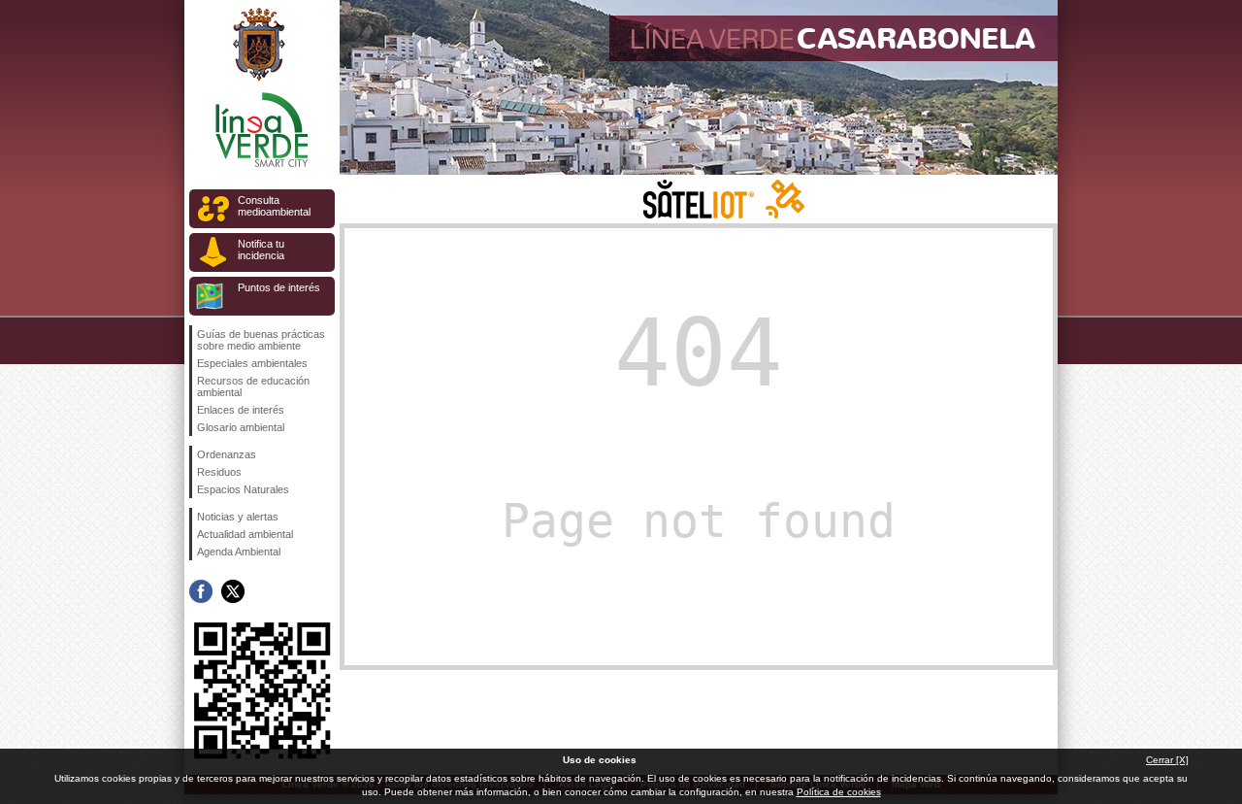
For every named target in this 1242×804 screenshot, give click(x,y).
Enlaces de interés (240, 410)
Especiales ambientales (252, 363)
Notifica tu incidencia (261, 249)
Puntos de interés (279, 287)
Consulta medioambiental (274, 206)
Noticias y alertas (237, 516)
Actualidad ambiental (245, 534)
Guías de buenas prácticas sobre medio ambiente (261, 340)
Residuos (219, 472)
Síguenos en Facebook (200, 591)
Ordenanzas (226, 454)
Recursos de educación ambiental (253, 386)
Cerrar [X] (1167, 759)
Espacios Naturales (243, 489)
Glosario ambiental (240, 427)
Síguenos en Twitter (233, 591)
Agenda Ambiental (238, 551)
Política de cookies (839, 792)
